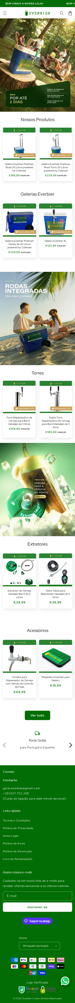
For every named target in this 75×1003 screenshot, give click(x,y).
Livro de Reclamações (17, 859)
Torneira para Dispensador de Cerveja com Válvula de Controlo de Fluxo (19, 682)
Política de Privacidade (18, 828)
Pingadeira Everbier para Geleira (56, 679)
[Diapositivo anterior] (16, 107)
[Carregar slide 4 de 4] (50, 107)
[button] (5, 13)
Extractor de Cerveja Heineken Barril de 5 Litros (19, 594)
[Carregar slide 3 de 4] (42, 107)
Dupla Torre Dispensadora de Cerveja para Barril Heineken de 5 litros (56, 422)
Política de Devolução (17, 851)
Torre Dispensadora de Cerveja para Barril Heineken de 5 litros (19, 421)
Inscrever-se (38, 907)
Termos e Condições (16, 820)
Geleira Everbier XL (56, 241)
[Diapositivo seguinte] (58, 107)
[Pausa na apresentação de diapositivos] (71, 107)
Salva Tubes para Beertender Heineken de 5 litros (55, 594)
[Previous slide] (4, 745)
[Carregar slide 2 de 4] (33, 107)
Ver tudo (37, 715)
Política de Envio (14, 843)
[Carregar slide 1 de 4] (25, 107)
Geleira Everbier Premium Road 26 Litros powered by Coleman (19, 167)
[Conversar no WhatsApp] (65, 980)
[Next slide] (70, 745)
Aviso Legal (10, 835)
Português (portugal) (35, 945)
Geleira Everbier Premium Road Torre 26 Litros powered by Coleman (55, 167)
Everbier (27, 998)
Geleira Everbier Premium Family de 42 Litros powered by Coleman (19, 244)
